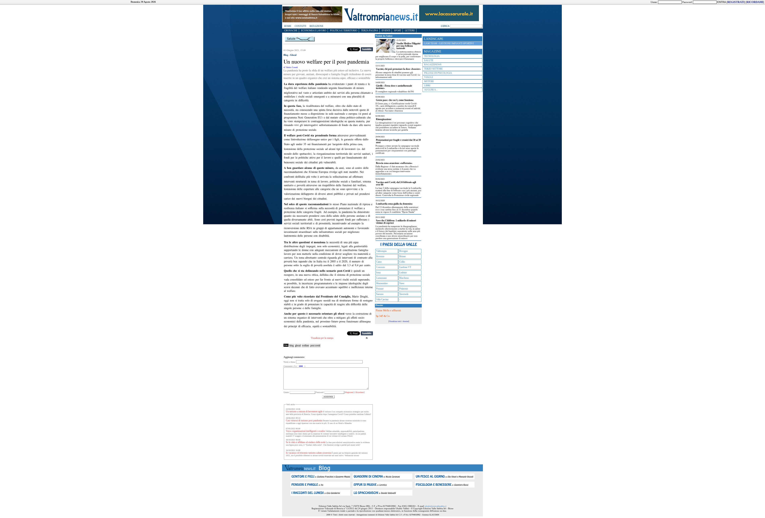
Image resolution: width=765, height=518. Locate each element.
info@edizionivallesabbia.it (435, 506)
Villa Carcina (382, 299)
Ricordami (359, 392)
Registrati (349, 392)
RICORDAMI (754, 2)
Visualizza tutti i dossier (398, 321)
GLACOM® (434, 515)
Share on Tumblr (367, 49)
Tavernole (403, 294)
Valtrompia (381, 251)
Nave (401, 283)
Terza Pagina (369, 30)
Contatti (300, 26)
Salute (428, 60)
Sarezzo (379, 294)
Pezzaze (379, 288)
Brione (402, 256)
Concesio (380, 267)
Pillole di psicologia (438, 73)
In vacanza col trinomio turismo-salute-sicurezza (309, 452)
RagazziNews (432, 64)
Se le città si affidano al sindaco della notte (306, 442)
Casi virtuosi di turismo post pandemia (304, 420)
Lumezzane (381, 278)
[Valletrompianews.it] (381, 20)
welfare (305, 345)
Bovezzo (380, 256)
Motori (429, 81)
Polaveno (403, 288)
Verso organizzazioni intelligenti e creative (306, 431)
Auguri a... (431, 89)
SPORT (397, 30)
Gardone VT (405, 267)
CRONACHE (290, 30)
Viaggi (428, 77)
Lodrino (403, 272)
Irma (378, 272)
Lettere (410, 30)
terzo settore (433, 68)
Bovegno (403, 251)
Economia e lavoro (313, 30)
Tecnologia (432, 56)
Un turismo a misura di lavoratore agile (304, 411)
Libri (427, 85)
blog (291, 345)
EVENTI (386, 30)
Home (287, 26)
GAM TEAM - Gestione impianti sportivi (449, 43)
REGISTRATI (735, 2)
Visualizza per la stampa (322, 338)
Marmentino (382, 283)
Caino (379, 261)
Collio (402, 261)
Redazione (316, 26)
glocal (298, 345)
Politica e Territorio (343, 30)
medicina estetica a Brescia (410, 52)
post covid (315, 345)
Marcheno (404, 278)
